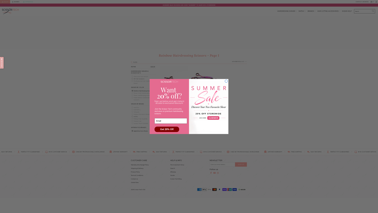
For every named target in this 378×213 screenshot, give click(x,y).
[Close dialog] (226, 81)
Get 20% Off (167, 129)
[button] (2, 63)
